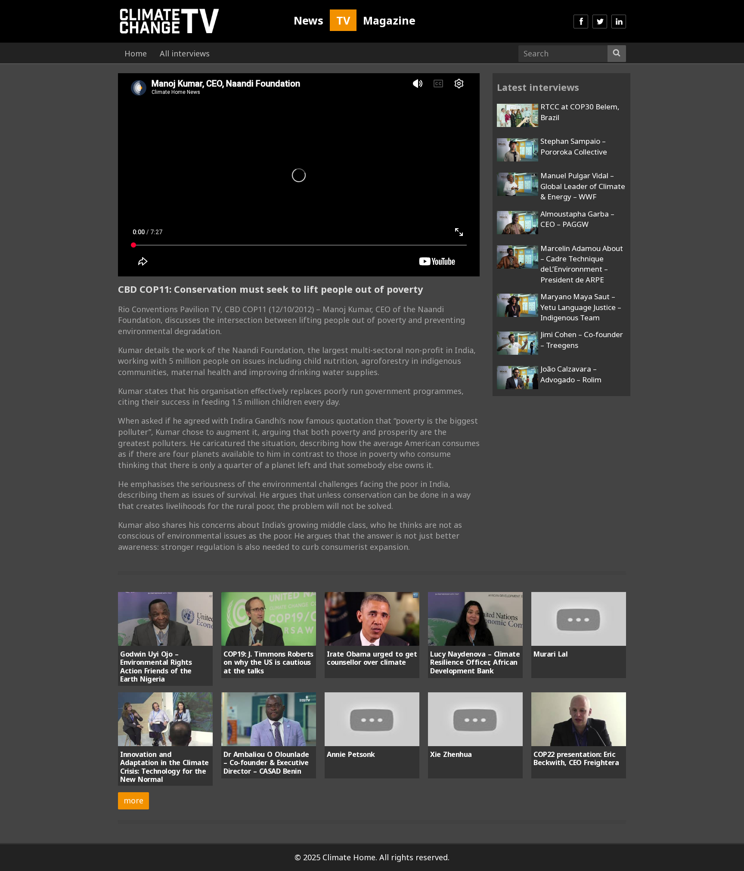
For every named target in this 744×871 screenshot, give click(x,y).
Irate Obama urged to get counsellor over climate (372, 658)
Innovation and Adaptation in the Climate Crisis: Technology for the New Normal (164, 767)
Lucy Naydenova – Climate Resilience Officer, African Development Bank (475, 662)
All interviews (185, 53)
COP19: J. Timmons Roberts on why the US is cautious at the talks (268, 662)
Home (135, 53)
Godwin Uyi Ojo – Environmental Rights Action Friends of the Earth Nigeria (156, 666)
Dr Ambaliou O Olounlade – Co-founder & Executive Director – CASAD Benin (266, 763)
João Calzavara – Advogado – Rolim (570, 374)
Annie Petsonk (351, 754)
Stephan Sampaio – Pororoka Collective (573, 146)
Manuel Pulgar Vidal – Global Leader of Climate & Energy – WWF (582, 185)
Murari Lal (550, 654)
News (308, 20)
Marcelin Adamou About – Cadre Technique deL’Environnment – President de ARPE (581, 264)
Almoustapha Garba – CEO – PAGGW (577, 219)
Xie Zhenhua (451, 754)
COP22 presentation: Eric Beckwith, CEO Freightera (576, 758)
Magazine (389, 20)
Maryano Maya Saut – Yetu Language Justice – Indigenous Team (580, 306)
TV (343, 20)
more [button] (133, 800)
